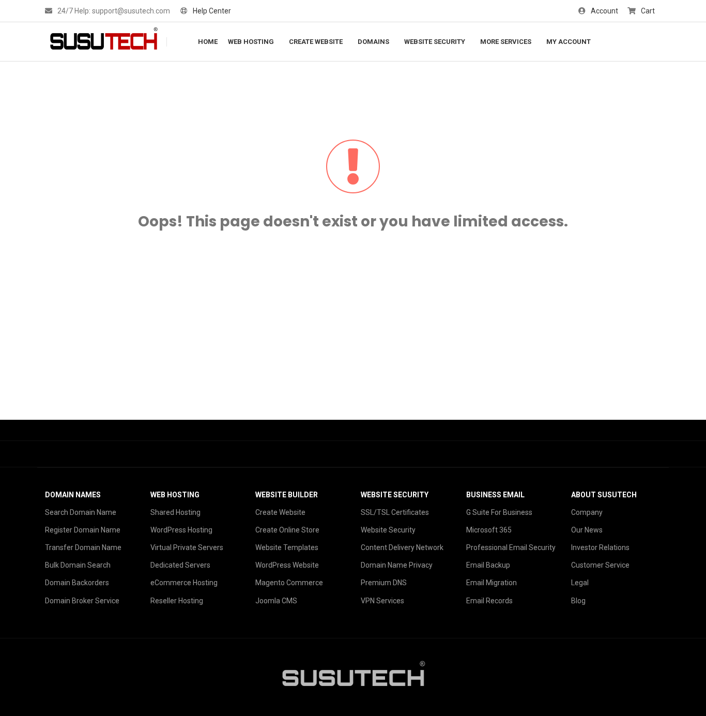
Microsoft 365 (489, 530)
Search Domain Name (80, 512)
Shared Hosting (175, 512)
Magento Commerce (289, 582)
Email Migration (491, 582)
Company (587, 512)
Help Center (212, 11)
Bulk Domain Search (78, 565)
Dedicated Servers (180, 565)
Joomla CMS (276, 601)
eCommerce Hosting (184, 582)
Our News (587, 530)
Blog (578, 601)
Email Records (489, 601)
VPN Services (382, 601)
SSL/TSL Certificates (395, 512)
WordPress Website (287, 565)
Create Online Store (287, 530)
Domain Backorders (77, 582)
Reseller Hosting (176, 601)
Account (604, 11)
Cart (648, 11)
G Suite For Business (499, 512)
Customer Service (600, 565)
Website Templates (286, 547)
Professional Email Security (511, 547)
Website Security (388, 530)
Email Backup (488, 565)
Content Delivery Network (402, 547)
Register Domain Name (82, 530)
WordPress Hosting (181, 530)
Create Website (280, 512)
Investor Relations (600, 547)
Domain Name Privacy (397, 565)
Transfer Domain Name (83, 547)
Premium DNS (384, 582)
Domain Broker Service (82, 601)
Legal (580, 582)
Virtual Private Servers (186, 547)
